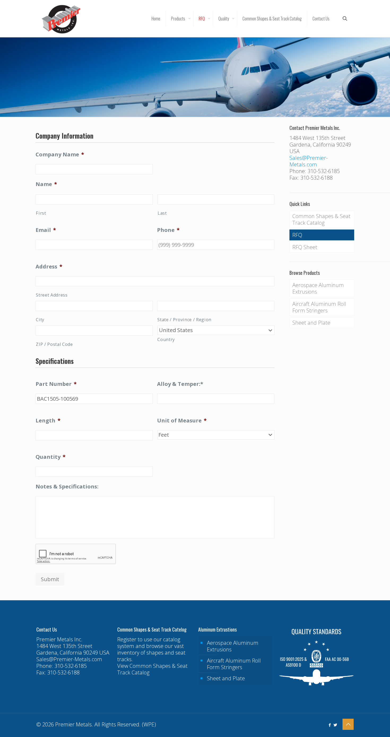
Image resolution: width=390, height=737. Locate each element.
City (40, 320)
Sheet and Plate (311, 322)
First (41, 213)
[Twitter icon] (335, 724)
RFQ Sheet (304, 247)
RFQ (297, 235)
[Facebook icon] (330, 724)
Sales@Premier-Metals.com (308, 161)
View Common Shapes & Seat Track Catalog (152, 669)
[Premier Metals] (61, 18)
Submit (50, 579)
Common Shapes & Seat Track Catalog (321, 219)
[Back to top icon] (348, 724)
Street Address (51, 295)
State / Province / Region (184, 320)
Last (162, 213)
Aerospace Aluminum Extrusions (318, 288)
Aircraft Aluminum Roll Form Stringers (319, 307)
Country (166, 339)
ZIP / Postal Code (54, 344)
